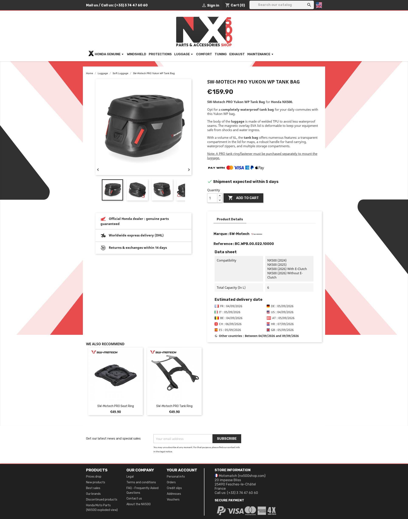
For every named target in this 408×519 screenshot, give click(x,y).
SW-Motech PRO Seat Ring (115, 406)
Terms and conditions (141, 482)
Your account (182, 470)
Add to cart (243, 197)
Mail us (92, 5)
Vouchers (173, 499)
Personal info (176, 476)
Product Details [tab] (230, 219)
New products (95, 482)
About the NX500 (138, 504)
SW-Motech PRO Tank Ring (174, 406)
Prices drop (93, 476)
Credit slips (174, 488)
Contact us (134, 498)
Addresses (174, 494)
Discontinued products (101, 499)
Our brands (93, 494)
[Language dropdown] (319, 5)
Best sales (93, 488)
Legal (130, 476)
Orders (171, 482)
